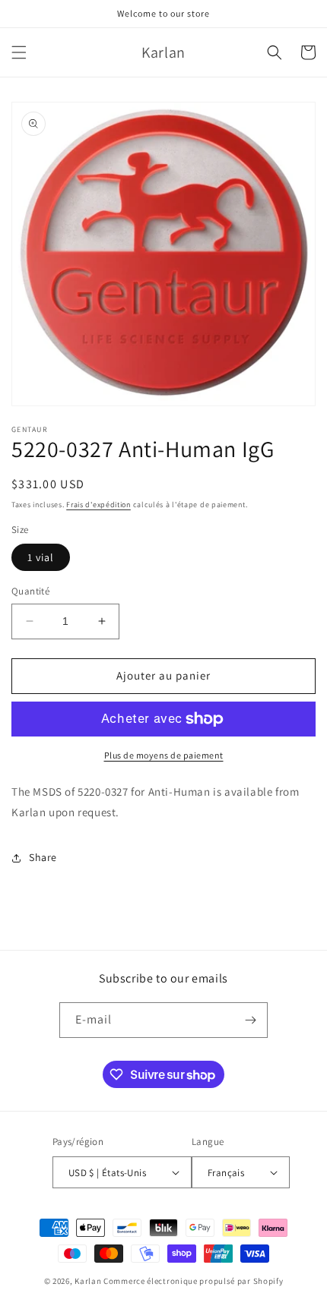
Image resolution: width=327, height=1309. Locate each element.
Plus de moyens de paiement (164, 755)
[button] (19, 52)
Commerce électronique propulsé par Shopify (193, 1281)
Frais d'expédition (98, 504)
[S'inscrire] (250, 1020)
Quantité (30, 591)
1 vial (40, 557)
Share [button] (43, 857)
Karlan (88, 1281)
